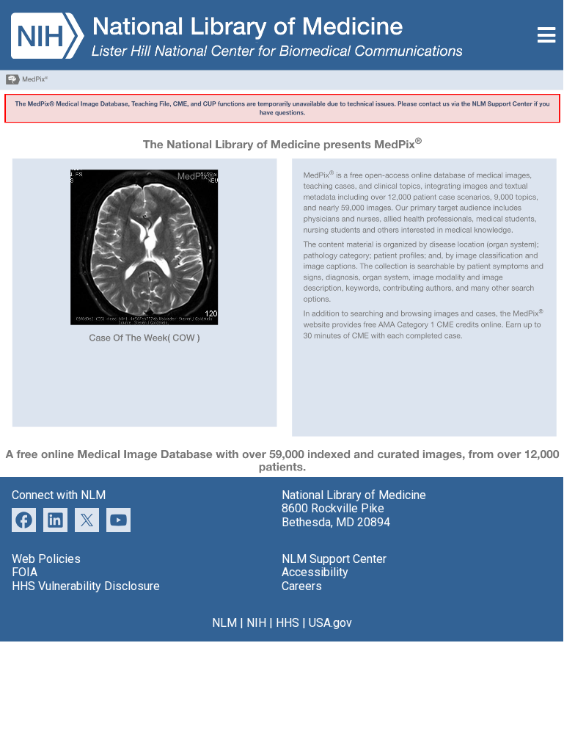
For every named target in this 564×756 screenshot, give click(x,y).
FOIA (24, 572)
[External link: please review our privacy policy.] (55, 519)
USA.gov (330, 623)
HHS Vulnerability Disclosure (86, 586)
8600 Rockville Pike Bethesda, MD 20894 (336, 514)
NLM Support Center (334, 559)
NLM (224, 623)
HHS (287, 623)
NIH (256, 623)
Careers (302, 586)
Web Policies (46, 559)
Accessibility (315, 572)
